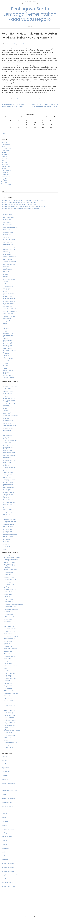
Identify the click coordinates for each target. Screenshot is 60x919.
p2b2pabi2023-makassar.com (10, 386)
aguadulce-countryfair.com (9, 496)
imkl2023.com (6, 368)
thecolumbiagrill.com (7, 393)
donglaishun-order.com (8, 487)
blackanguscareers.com (9, 715)
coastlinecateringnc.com (9, 562)
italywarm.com (7, 737)
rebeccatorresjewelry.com (9, 279)
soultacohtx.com (6, 546)
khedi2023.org (6, 396)
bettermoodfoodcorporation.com (10, 227)
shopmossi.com (7, 658)
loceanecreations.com (9, 703)
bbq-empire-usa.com (8, 536)
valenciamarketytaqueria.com (11, 609)
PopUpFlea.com (6, 276)
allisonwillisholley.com (9, 666)
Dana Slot (4, 814)
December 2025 (6, 148)
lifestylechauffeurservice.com (10, 308)
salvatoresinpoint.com (8, 313)
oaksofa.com (6, 544)
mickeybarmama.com (8, 517)
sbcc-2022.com (6, 355)
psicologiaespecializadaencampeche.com (14, 566)
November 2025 (6, 150)
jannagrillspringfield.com (8, 482)
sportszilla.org (6, 522)
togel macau (5, 848)
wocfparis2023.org (7, 388)
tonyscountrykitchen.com (9, 502)
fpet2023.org (6, 328)
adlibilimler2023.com (7, 345)
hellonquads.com (7, 430)
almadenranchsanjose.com (9, 342)
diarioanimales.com (7, 432)
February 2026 (6, 144)
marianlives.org (6, 221)
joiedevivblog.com (8, 707)
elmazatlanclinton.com (8, 447)
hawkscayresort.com (8, 428)
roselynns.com (6, 241)
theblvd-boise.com (7, 326)
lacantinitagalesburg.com (9, 452)
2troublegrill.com (8, 651)
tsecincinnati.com (7, 423)
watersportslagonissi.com (9, 320)
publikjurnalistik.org (8, 734)
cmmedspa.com (7, 682)
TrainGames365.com (7, 246)
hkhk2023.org (6, 362)
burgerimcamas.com (9, 747)
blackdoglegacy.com (8, 582)
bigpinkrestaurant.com (8, 295)
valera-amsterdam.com (9, 708)
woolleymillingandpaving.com (11, 648)
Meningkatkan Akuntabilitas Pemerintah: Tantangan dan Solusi (20, 204)
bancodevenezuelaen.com (9, 226)
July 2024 (4, 181)
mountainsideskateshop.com (11, 697)
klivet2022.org (6, 410)
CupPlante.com (6, 271)
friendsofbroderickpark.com (9, 479)
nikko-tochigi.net (8, 688)
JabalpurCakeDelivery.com (9, 249)
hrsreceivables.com (7, 289)
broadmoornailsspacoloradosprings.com (13, 604)
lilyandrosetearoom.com (9, 638)
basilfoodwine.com (8, 687)
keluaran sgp (5, 779)
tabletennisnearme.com (8, 543)
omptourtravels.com (8, 729)
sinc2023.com (6, 390)
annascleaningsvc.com (9, 631)
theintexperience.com (8, 215)
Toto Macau (5, 764)
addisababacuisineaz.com (10, 745)
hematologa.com (8, 574)
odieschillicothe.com (7, 450)
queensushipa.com (7, 284)
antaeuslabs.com (7, 263)
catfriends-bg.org (7, 219)
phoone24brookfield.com (9, 516)
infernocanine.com (8, 663)
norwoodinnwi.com (8, 712)
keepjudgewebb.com (9, 677)
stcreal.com (5, 274)
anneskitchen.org (8, 608)
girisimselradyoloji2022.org (9, 403)
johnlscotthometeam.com (9, 316)
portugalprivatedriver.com (9, 464)
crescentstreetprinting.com (10, 569)
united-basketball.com (9, 616)
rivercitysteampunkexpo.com (11, 693)
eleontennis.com (7, 337)
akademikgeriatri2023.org (9, 398)
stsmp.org (5, 236)
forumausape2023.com (8, 367)
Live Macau (5, 860)
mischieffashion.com (7, 321)
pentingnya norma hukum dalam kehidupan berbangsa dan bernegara (31, 98)
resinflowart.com (8, 594)
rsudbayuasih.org (8, 732)
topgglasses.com (8, 603)
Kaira (31, 915)
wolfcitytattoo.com (8, 633)
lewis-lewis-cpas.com (8, 335)
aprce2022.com (6, 352)
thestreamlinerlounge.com (10, 720)
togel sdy (4, 825)
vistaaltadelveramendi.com (10, 561)
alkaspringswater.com (8, 470)
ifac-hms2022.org (7, 412)
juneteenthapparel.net (9, 735)
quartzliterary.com (7, 477)
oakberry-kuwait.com (8, 475)
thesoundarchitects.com (9, 673)
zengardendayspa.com (9, 624)
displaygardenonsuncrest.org (10, 534)
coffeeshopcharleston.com (9, 467)
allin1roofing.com (8, 675)
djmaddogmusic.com (9, 672)
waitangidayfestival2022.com (9, 377)
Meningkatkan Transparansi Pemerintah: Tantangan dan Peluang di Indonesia (25, 206)
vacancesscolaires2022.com (9, 379)
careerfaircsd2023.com (8, 370)
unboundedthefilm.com (8, 217)
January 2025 (5, 168)
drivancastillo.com (8, 680)
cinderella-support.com (8, 293)
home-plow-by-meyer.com (10, 579)
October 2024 (5, 175)
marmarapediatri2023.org (9, 400)
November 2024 (6, 173)
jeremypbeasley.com (8, 300)
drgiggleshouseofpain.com (9, 303)
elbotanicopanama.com (8, 438)
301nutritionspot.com (9, 700)
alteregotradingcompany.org (9, 350)
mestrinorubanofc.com (9, 722)
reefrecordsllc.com (8, 611)
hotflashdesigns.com (8, 305)
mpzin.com (5, 273)
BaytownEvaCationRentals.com (10, 247)
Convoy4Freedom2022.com (9, 358)
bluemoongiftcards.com (9, 692)
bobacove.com (6, 514)
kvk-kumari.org (7, 740)
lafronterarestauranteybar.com (11, 636)
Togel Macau (5, 768)
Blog (7, 98)
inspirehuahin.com (7, 296)
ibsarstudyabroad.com (8, 420)
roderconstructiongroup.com (9, 425)
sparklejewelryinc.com (9, 626)
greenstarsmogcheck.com (9, 455)
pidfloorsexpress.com (8, 224)
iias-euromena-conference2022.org (11, 415)
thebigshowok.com (8, 586)
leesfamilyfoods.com (8, 333)
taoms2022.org (6, 413)
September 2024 (6, 177)
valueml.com (6, 278)
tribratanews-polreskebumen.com (12, 730)
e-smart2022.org (6, 330)
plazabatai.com (6, 427)
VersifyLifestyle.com (7, 259)
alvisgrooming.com (7, 507)
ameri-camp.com (7, 288)
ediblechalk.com (6, 541)
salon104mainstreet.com (8, 469)
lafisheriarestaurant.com (9, 492)
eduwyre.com (6, 323)
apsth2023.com (6, 372)
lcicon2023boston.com (8, 375)
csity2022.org (6, 418)
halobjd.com (6, 251)
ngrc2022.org (6, 331)
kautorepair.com (7, 444)
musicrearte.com (7, 528)
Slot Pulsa (4, 760)
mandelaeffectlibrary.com (9, 239)
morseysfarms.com (7, 529)
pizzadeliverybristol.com (8, 454)
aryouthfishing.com (8, 614)
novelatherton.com (8, 724)
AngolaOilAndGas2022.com (9, 357)
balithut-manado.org (7, 348)
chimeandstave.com (8, 587)
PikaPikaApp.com (7, 254)
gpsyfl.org (5, 549)
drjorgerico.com (6, 283)
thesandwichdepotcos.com (9, 301)
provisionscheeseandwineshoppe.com (12, 395)
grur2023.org (6, 360)
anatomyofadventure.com (10, 678)
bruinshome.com (8, 629)
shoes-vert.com (6, 437)
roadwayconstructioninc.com (9, 519)
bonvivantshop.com (7, 269)
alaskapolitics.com (7, 234)
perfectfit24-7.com (7, 462)
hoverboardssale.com (8, 232)
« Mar (3, 133)
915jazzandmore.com (8, 494)
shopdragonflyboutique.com (9, 521)
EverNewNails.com (7, 310)
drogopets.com (6, 539)
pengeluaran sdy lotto (8, 886)
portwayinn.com (7, 670)
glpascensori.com (8, 645)
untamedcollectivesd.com (10, 660)
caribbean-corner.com (9, 690)
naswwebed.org (6, 347)
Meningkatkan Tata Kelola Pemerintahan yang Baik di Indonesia (20, 208)
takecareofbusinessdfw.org (9, 256)
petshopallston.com (8, 599)
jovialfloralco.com (7, 315)
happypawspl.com (7, 457)
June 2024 (4, 183)
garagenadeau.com (7, 306)
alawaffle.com (7, 613)
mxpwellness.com (8, 661)
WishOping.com (6, 266)
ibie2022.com (6, 353)
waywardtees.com (7, 222)
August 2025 (5, 154)
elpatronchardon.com (8, 486)
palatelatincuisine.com (9, 581)
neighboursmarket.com (9, 713)
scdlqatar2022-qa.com (8, 391)
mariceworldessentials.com (9, 491)
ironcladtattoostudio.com (10, 628)
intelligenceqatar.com (8, 252)
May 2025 (4, 160)
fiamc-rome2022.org (7, 489)
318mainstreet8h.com (8, 472)
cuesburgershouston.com (10, 564)
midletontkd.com (8, 683)
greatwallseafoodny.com (10, 589)
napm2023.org (6, 363)
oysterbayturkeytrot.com (10, 635)
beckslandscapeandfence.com (11, 559)
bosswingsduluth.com (8, 499)
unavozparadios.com (8, 435)
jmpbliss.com (6, 281)
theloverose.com (8, 591)
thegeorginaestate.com (8, 509)
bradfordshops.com (7, 340)
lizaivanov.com (7, 576)
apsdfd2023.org (6, 365)
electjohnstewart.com (9, 727)
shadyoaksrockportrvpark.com (10, 440)
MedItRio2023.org (7, 373)
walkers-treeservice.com (10, 656)
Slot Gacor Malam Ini (8, 837)
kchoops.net (7, 695)
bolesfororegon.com (9, 717)
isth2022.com (6, 385)
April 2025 (4, 162)
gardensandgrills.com (9, 685)
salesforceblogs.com (8, 244)
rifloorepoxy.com (8, 646)
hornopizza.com (8, 571)
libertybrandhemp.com (9, 710)
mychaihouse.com (7, 506)
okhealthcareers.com (8, 214)
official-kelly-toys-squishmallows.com (11, 533)
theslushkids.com (8, 641)
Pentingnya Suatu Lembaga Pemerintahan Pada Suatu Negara (30, 14)
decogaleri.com (6, 433)
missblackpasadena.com (10, 606)
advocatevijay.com (7, 343)
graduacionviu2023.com (9, 621)
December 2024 (6, 171)
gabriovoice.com (8, 592)
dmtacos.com (7, 567)
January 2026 (5, 146)
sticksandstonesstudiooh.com (11, 655)
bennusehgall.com (7, 422)
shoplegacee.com (7, 268)
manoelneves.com (7, 237)
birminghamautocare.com (9, 501)
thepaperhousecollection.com (11, 665)
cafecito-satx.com (8, 619)
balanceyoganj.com (7, 242)
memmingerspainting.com (9, 298)
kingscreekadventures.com (9, 261)
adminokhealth (21, 43)
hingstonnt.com (6, 229)
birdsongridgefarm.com (9, 705)
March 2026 (5, 142)
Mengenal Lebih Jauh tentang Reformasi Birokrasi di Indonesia (20, 202)
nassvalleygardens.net (9, 725)
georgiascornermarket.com (9, 460)
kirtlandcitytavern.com (9, 698)
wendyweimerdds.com (8, 286)
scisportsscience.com (9, 744)
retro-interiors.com (7, 325)
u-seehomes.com (7, 318)
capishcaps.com (6, 548)
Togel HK (4, 756)
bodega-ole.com (8, 719)
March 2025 (5, 164)
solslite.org (6, 668)
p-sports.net (7, 596)
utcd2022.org (6, 405)
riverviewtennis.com (7, 531)
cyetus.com (5, 338)
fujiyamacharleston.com (8, 484)
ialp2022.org (5, 408)
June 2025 (4, 158)
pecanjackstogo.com (9, 623)
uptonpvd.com (7, 650)
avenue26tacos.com (8, 601)
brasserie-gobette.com (8, 526)
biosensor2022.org (7, 407)
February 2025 (6, 166)
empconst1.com (6, 291)
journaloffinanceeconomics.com (11, 739)
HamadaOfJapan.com (8, 258)
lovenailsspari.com (7, 474)
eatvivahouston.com (9, 584)
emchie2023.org (6, 401)
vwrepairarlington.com (9, 555)
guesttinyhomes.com (9, 577)
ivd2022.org (5, 417)
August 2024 (5, 179)
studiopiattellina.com (8, 481)
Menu (30, 26)
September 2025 (6, 152)
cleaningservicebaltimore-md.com (12, 557)
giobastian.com (7, 643)
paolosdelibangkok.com (8, 512)
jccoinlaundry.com (7, 442)
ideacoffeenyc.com (7, 449)
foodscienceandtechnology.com (11, 742)
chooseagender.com (7, 231)
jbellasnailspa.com (7, 504)
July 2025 (4, 156)
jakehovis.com (6, 497)
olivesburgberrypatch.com (10, 640)
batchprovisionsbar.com (8, 524)
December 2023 (6, 185)
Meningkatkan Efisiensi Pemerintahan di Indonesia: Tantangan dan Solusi (23, 200)
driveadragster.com (8, 572)
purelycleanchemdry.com (9, 264)
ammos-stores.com (8, 702)
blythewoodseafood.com (9, 511)
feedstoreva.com (7, 538)
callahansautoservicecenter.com (10, 459)
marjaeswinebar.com (8, 445)
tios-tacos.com (7, 618)
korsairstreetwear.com (9, 598)
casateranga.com (8, 653)
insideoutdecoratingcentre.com (10, 311)
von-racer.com (6, 465)
